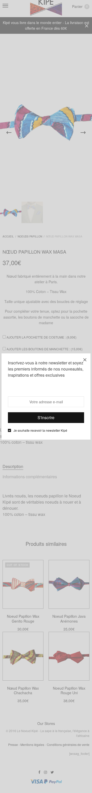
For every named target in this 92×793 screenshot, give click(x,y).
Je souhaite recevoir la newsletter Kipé (40, 430)
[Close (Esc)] (84, 359)
